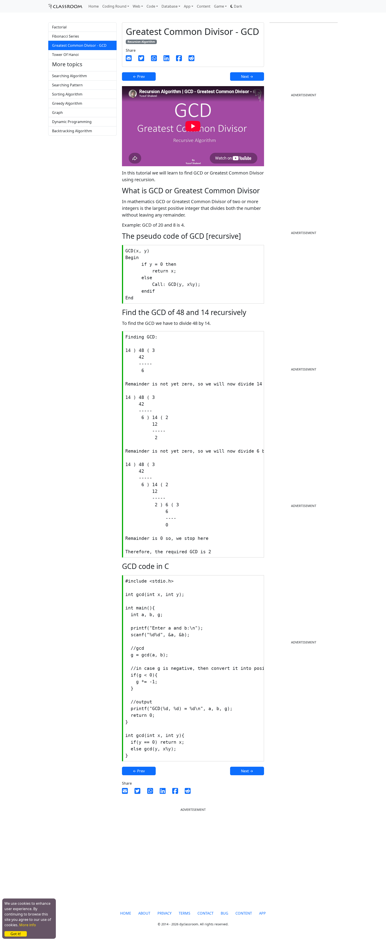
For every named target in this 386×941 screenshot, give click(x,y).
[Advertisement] (82, 174)
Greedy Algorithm (67, 103)
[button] (236, 6)
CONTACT (205, 913)
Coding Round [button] (114, 6)
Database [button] (170, 6)
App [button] (187, 6)
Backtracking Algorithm (72, 130)
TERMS (184, 913)
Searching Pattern (67, 85)
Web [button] (136, 6)
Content (203, 6)
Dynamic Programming (72, 121)
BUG (224, 913)
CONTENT (243, 913)
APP (262, 913)
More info (27, 924)
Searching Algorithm (69, 75)
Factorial (59, 27)
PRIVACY (164, 913)
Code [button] (151, 6)
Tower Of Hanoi (65, 54)
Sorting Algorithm (67, 94)
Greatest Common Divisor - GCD (79, 45)
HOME (125, 913)
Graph (57, 112)
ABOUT (144, 913)
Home (93, 6)
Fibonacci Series (65, 36)
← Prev (139, 76)
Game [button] (219, 6)
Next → (247, 76)
